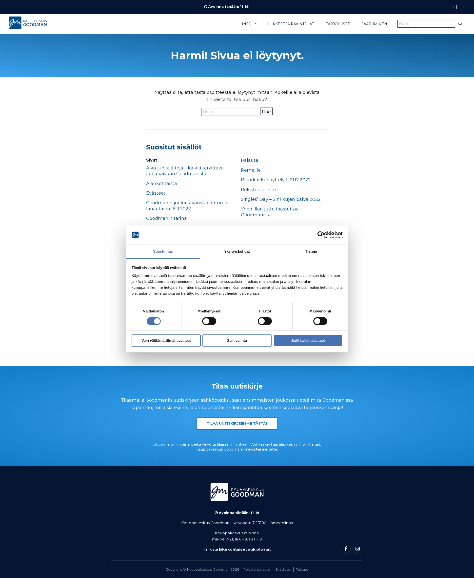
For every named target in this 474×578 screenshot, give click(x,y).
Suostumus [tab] (163, 251)
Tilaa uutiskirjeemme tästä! (237, 423)
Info (246, 24)
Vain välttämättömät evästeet (166, 340)
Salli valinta (237, 340)
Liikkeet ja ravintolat (291, 24)
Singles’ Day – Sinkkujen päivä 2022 (281, 199)
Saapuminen (374, 24)
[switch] (209, 321)
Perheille (251, 170)
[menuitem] (249, 26)
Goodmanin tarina (166, 218)
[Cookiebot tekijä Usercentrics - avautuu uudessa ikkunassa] (321, 235)
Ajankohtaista (161, 183)
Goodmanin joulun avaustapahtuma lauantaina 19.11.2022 (186, 205)
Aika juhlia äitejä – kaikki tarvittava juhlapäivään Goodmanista (185, 170)
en (461, 7)
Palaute (249, 160)
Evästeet (155, 193)
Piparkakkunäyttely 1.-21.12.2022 (276, 180)
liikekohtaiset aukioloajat (245, 549)
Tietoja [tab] (311, 251)
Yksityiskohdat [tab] (237, 251)
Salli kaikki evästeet (308, 340)
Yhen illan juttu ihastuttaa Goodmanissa (270, 211)
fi (453, 7)
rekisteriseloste (261, 449)
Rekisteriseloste (258, 189)
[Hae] (460, 24)
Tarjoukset (338, 24)
